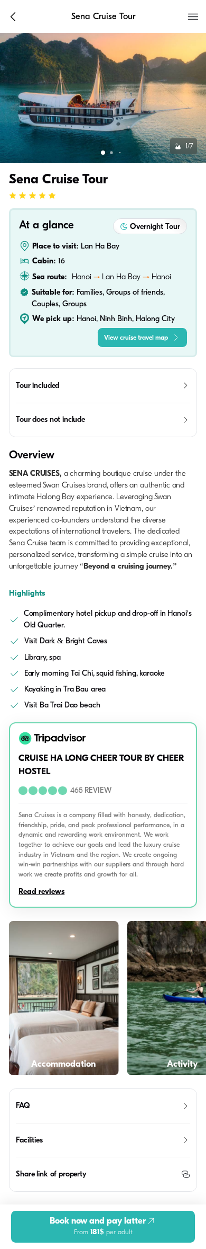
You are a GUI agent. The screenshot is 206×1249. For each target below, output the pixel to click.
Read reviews (41, 891)
